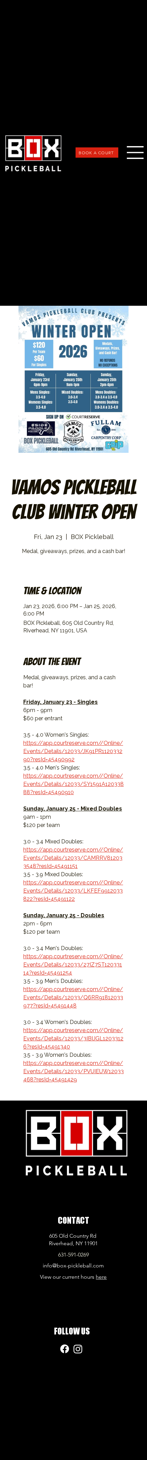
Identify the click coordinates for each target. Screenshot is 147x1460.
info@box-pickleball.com (73, 1265)
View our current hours (73, 1277)
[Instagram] (78, 1349)
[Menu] (135, 152)
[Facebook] (64, 1349)
